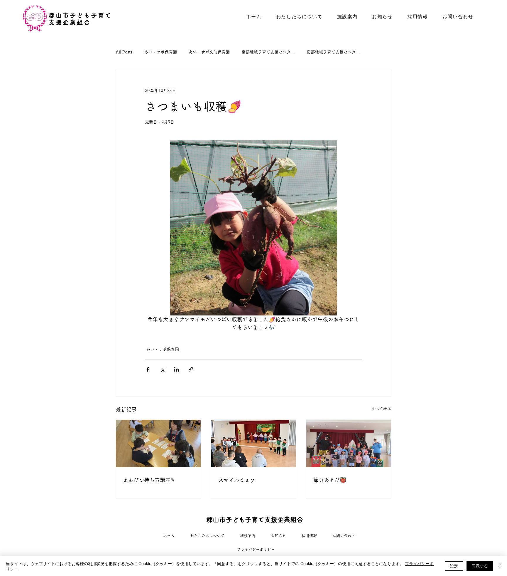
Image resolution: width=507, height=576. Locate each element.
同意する (479, 566)
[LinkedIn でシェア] (176, 369)
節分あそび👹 (329, 480)
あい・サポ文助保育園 (209, 52)
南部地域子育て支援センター (333, 52)
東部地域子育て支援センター (268, 52)
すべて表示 (381, 409)
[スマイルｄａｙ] (253, 443)
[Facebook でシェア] (148, 369)
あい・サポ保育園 (160, 52)
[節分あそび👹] (348, 443)
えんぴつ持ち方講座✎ (149, 480)
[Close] (499, 566)
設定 (454, 566)
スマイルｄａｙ (236, 480)
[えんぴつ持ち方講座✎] (158, 443)
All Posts (124, 52)
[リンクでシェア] (191, 369)
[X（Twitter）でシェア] (162, 369)
